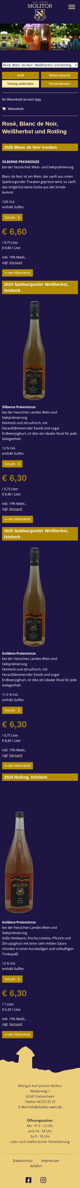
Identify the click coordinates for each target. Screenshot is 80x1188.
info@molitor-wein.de (45, 1107)
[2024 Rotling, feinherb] (40, 850)
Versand (15, 262)
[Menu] (72, 7)
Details (10, 217)
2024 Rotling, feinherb (25, 777)
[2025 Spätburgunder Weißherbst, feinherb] (40, 596)
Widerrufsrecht (59, 75)
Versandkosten (59, 83)
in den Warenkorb (17, 273)
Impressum (50, 1160)
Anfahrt (36, 1166)
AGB (20, 75)
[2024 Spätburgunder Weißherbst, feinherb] (40, 349)
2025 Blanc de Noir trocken (30, 147)
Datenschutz (22, 1160)
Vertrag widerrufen (20, 83)
